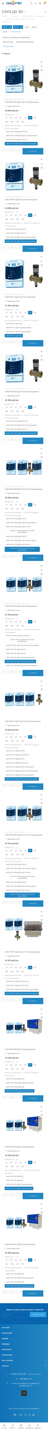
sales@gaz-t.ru (26, 1379)
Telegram (24, 1393)
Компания (7, 1333)
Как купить (7, 1360)
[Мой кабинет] (40, 3)
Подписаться (38, 1314)
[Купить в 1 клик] (41, 70)
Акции (5, 1338)
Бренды (5, 1344)
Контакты (6, 1349)
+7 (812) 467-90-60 (18, 1374)
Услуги (5, 1366)
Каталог (6, 1327)
